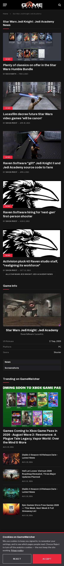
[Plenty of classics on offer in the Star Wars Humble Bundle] (32, 47)
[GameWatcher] (32, 5)
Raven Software (27, 334)
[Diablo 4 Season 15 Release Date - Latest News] (11, 493)
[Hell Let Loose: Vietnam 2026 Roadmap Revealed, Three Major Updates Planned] (11, 475)
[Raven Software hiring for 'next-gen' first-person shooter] (32, 194)
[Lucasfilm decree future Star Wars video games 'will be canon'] (32, 96)
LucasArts (39, 334)
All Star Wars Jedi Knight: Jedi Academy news (29, 274)
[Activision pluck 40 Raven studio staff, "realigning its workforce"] (32, 243)
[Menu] (5, 4)
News (7, 59)
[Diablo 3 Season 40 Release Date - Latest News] (11, 459)
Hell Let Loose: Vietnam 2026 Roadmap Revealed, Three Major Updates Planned (39, 474)
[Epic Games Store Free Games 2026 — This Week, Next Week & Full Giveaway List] (11, 509)
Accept (47, 558)
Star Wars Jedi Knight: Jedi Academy (32, 330)
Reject (17, 558)
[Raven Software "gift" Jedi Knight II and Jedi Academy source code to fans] (32, 145)
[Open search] (59, 4)
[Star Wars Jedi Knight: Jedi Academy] (32, 309)
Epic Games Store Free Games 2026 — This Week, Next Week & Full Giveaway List (40, 508)
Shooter (57, 352)
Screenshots (12, 368)
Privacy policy (17, 550)
